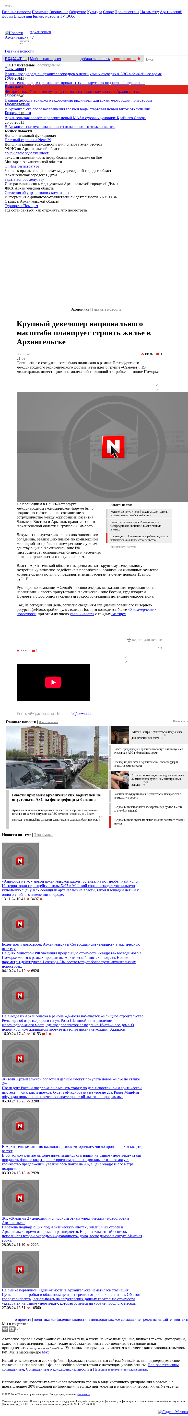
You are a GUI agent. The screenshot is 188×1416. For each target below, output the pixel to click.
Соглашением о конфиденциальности (57, 1369)
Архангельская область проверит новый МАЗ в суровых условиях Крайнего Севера (75, 118)
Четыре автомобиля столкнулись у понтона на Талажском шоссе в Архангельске (72, 91)
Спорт (108, 12)
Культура (94, 12)
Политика (40, 12)
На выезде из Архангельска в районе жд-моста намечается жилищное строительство (139, 538)
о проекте (23, 1319)
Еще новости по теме (123, 547)
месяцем (118, 614)
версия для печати (147, 639)
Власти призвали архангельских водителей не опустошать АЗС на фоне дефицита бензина (56, 797)
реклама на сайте (157, 1319)
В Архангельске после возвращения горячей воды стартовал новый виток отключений (77, 109)
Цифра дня (23, 16)
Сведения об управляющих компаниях (37, 192)
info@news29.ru (81, 713)
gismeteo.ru (83, 1394)
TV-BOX (67, 16)
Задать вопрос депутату (24, 179)
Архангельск (40, 32)
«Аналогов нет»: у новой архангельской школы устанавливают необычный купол (139, 513)
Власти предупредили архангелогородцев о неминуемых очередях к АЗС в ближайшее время (83, 74)
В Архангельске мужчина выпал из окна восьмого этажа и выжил (60, 127)
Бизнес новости (46, 16)
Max (45, 1352)
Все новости (180, 721)
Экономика (58, 12)
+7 (32, 37)
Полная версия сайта (20, 21)
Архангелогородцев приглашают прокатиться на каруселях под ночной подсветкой (75, 83)
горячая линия (124, 59)
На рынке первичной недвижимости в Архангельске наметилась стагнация (65, 1290)
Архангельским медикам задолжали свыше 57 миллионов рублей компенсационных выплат (158, 779)
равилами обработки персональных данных (121, 1369)
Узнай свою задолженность (27, 153)
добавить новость (95, 59)
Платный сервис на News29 (28, 140)
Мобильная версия (45, 59)
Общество (77, 12)
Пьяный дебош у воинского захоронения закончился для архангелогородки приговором (78, 100)
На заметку (149, 12)
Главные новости (16, 12)
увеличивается (82, 614)
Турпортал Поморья (21, 206)
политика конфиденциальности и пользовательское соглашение (87, 1319)
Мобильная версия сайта (24, 1315)
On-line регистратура (22, 166)
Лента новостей (48, 722)
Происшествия (127, 12)
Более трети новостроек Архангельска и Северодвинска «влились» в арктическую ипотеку (135, 525)
